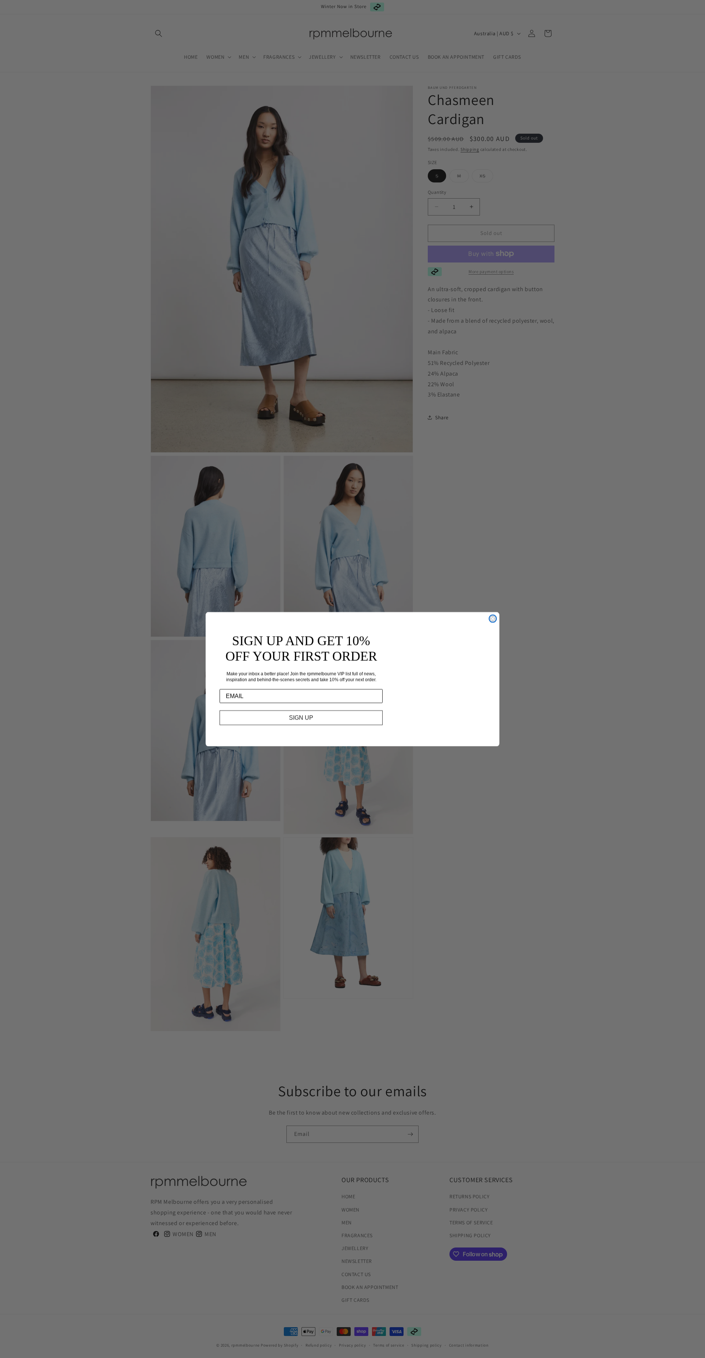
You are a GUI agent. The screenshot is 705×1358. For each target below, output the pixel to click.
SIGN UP (301, 717)
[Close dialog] (492, 618)
